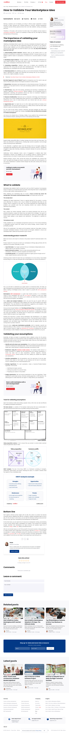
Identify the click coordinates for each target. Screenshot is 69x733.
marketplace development (10, 32)
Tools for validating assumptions (57, 55)
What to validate (54, 48)
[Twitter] (25, 539)
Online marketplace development (10, 703)
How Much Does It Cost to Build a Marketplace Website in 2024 (25, 77)
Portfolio (26, 2)
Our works (37, 703)
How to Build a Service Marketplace (52, 711)
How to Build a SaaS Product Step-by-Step (54, 709)
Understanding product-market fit (58, 50)
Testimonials (37, 705)
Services (19, 2)
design (11, 526)
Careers (36, 707)
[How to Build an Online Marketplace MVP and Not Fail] (13, 621)
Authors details (14, 551)
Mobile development (25, 707)
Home (5, 6)
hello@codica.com (15, 720)
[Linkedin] (28, 539)
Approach (37, 709)
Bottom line (53, 56)
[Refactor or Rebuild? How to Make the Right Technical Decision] (55, 678)
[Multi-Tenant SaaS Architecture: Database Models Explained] (13, 678)
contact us (37, 530)
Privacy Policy (38, 730)
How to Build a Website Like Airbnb (52, 705)
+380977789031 (15, 721)
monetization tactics (10, 354)
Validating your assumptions (56, 52)
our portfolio (11, 533)
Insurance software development (10, 707)
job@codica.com (35, 720)
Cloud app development (8, 709)
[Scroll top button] (65, 724)
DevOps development (25, 709)
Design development (25, 705)
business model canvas (23, 350)
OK (44, 730)
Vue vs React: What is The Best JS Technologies (55, 707)
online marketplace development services (25, 309)
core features (28, 295)
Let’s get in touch (10, 388)
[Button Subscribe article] (62, 37)
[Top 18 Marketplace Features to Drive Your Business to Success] (55, 621)
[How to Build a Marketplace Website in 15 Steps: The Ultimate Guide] (34, 621)
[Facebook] (22, 539)
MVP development (15, 294)
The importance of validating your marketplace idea (57, 45)
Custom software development (10, 701)
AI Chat (39, 2)
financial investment (18, 91)
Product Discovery (25, 703)
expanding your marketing (27, 328)
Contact (51, 2)
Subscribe (50, 648)
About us (37, 701)
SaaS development (25, 701)
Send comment (8, 594)
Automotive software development (11, 705)
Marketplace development (13, 6)
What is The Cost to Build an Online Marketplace (55, 703)
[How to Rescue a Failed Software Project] (34, 678)
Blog (46, 2)
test (17, 526)
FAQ (36, 713)
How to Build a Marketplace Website (52, 701)
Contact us (9, 174)
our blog (19, 533)
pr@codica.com (53, 720)
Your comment (7, 584)
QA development (24, 711)
